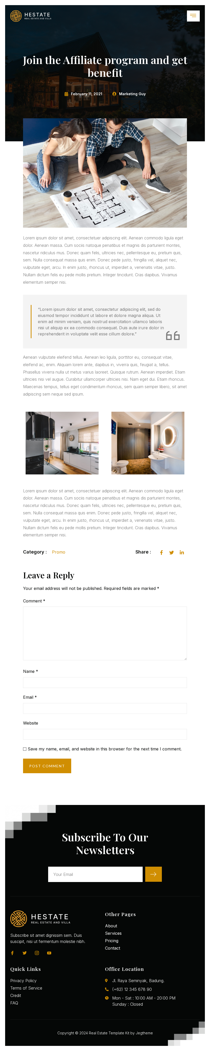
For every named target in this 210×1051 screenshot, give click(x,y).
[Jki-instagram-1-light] (37, 953)
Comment (34, 600)
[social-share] (161, 552)
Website (30, 723)
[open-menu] (193, 16)
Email (30, 697)
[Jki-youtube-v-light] (49, 953)
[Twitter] (25, 953)
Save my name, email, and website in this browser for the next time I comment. (105, 748)
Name (30, 671)
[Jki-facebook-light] (12, 953)
